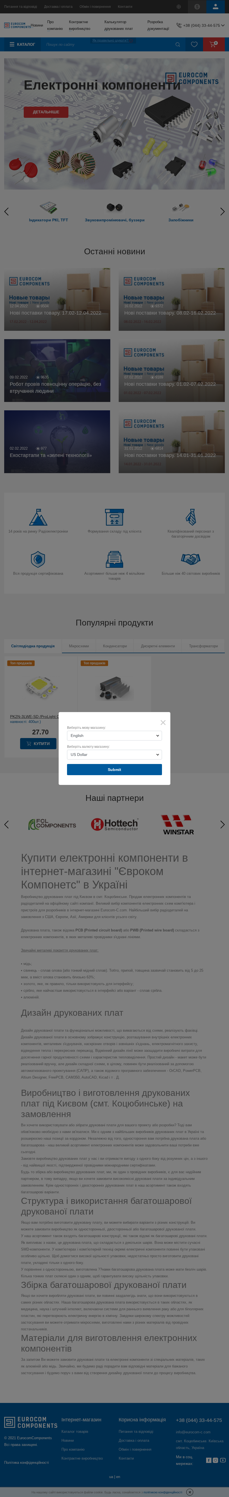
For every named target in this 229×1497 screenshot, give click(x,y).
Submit (114, 769)
